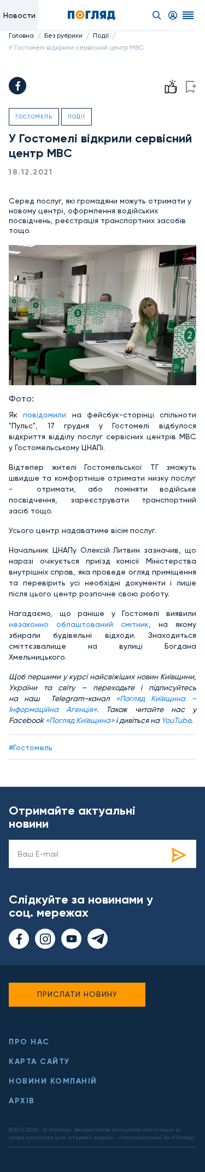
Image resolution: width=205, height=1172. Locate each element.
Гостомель (33, 116)
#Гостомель (30, 747)
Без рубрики (63, 35)
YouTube (176, 720)
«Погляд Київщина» (79, 720)
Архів (22, 1100)
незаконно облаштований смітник (79, 624)
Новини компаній (53, 1081)
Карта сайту (39, 1061)
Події (101, 35)
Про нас (29, 1042)
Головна (21, 35)
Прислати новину (77, 994)
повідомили (44, 414)
